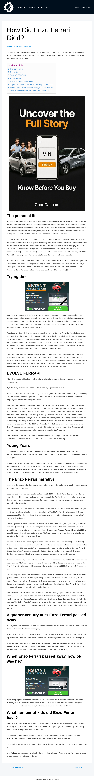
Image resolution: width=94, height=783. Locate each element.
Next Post (79, 767)
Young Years (15, 78)
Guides (32, 7)
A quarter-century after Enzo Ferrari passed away (31, 84)
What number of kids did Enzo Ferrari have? (29, 91)
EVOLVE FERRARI (18, 75)
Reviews (21, 7)
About (77, 7)
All (48, 7)
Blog (40, 7)
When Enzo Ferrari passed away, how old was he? (32, 88)
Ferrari (9, 46)
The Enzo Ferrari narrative (21, 81)
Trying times (15, 72)
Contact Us (86, 7)
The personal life (17, 69)
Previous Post (16, 767)
